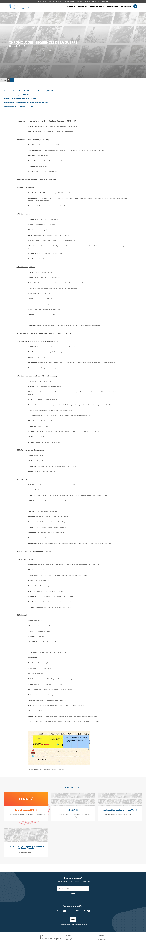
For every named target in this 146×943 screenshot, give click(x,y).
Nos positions (101, 935)
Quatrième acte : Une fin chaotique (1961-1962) (19, 106)
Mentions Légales (102, 939)
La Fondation (101, 937)
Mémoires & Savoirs (97, 6)
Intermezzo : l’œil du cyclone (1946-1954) (17, 95)
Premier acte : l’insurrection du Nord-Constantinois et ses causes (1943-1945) (29, 91)
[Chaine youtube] (87, 911)
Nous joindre (101, 938)
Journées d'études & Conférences (74, 937)
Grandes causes (112, 6)
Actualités (71, 6)
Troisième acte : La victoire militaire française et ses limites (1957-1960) (27, 102)
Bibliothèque (69, 939)
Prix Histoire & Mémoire (72, 938)
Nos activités (82, 6)
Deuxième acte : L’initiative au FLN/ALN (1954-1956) (21, 98)
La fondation (126, 6)
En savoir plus (104, 1)
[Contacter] (63, 910)
